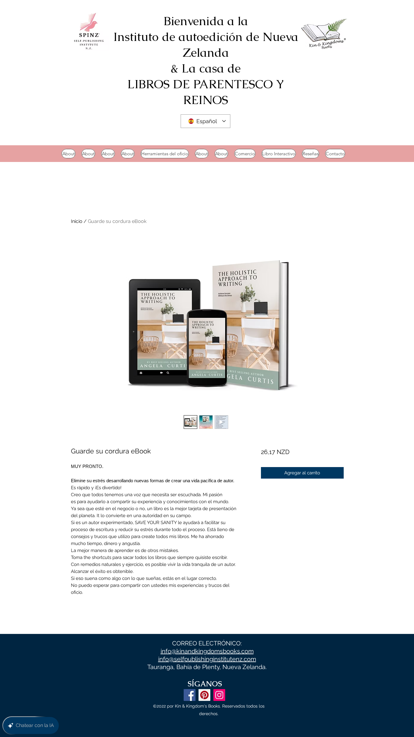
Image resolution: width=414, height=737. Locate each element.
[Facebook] (189, 695)
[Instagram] (219, 695)
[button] (279, 153)
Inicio (76, 221)
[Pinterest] (204, 695)
